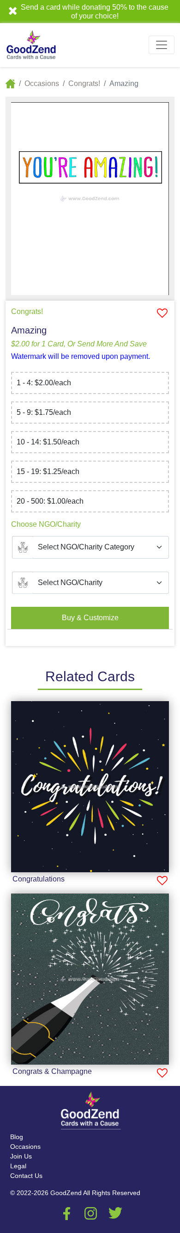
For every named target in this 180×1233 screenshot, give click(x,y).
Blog (16, 1137)
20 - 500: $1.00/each (50, 501)
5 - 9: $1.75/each (44, 412)
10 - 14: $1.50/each (48, 442)
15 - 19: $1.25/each (48, 471)
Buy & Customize (90, 618)
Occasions (41, 83)
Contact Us (26, 1175)
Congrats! (84, 83)
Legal (18, 1166)
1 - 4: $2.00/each (44, 383)
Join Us (21, 1156)
